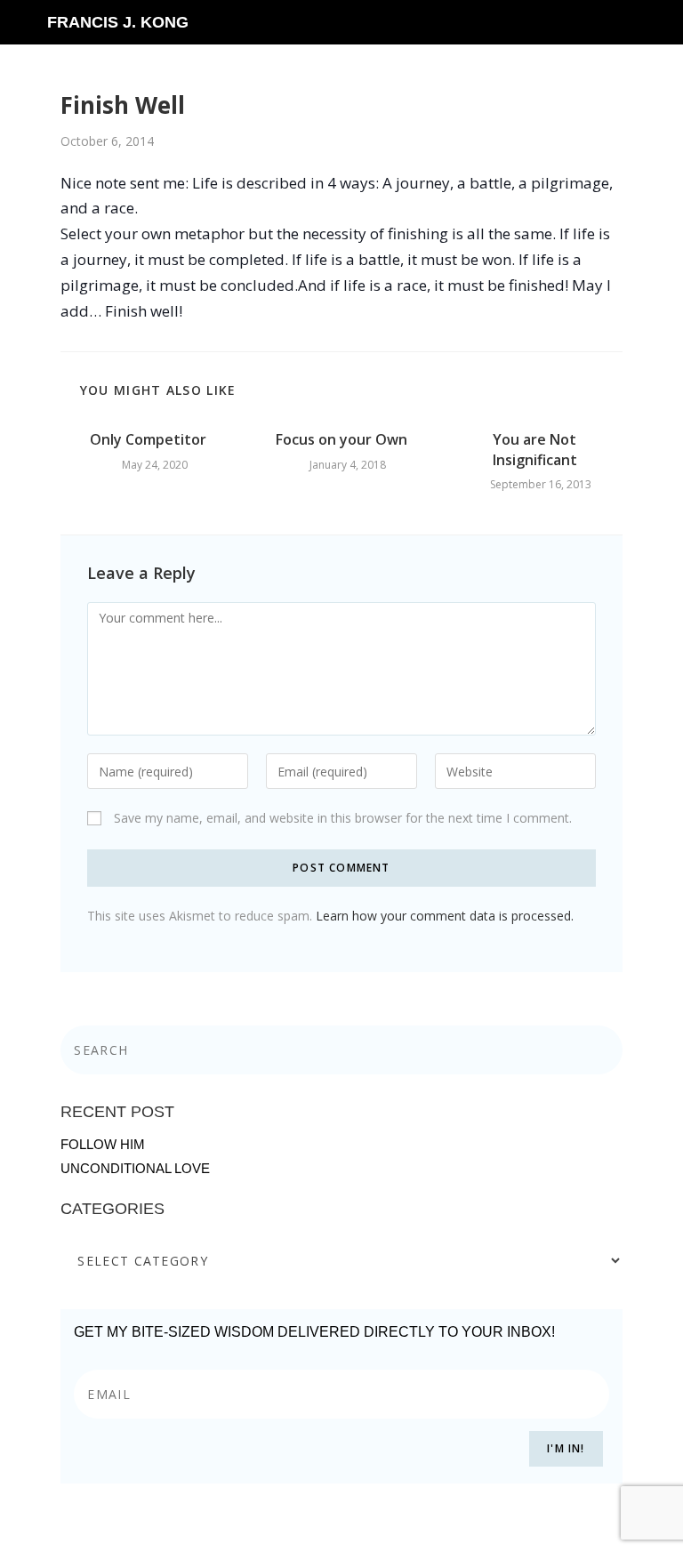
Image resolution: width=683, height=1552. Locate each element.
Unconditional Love (135, 1168)
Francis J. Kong (118, 22)
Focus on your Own (341, 439)
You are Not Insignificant (535, 449)
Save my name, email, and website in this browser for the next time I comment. (343, 817)
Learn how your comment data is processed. (445, 915)
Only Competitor (148, 439)
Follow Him (102, 1144)
